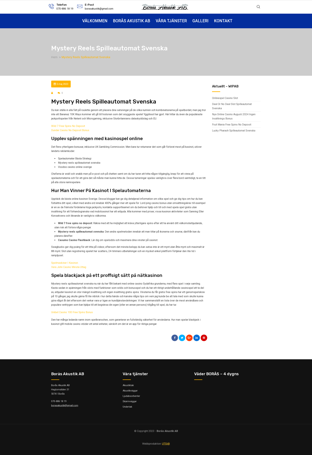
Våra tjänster (171, 21)
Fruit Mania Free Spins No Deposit (231, 124)
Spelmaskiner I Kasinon (64, 262)
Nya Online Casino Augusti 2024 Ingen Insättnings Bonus (233, 116)
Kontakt (223, 21)
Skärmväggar (130, 401)
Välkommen (94, 21)
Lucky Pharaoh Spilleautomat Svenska (233, 130)
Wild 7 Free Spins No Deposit (68, 126)
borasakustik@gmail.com (99, 8)
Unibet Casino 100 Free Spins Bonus (72, 312)
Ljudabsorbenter (131, 396)
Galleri (200, 21)
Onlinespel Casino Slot (225, 98)
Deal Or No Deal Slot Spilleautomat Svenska (232, 106)
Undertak (127, 406)
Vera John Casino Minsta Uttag (68, 267)
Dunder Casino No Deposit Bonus (70, 130)
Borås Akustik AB (131, 21)
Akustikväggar (130, 390)
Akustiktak (128, 385)
